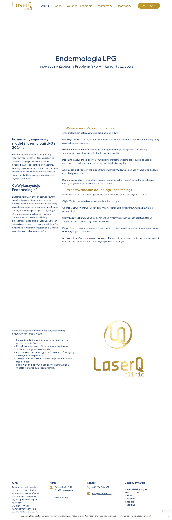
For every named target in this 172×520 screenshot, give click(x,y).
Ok (150, 516)
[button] (114, 297)
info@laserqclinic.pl (102, 493)
